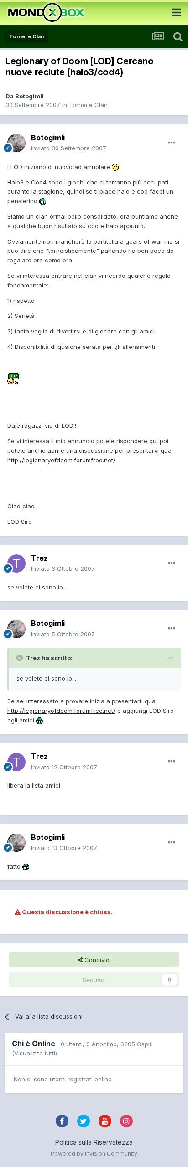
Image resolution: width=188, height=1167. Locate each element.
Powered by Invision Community (94, 1153)
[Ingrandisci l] (115, 166)
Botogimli (29, 96)
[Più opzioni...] (171, 143)
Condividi (97, 959)
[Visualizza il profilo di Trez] (16, 563)
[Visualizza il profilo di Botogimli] (16, 143)
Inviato (68, 148)
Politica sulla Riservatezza (94, 1142)
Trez (39, 558)
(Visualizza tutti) (34, 1053)
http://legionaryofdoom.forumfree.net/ (61, 460)
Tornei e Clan (88, 104)
